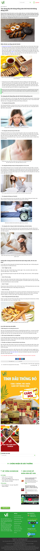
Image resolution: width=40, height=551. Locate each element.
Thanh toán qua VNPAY (18, 528)
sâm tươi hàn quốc (6, 548)
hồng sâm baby (28, 548)
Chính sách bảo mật (17, 519)
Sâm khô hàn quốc (20, 547)
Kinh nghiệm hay (4, 6)
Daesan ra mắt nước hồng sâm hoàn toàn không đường (31, 478)
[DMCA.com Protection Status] (30, 536)
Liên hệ (15, 532)
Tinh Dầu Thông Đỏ (28, 547)
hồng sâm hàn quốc (14, 548)
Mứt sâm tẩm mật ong (32, 549)
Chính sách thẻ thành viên (18, 517)
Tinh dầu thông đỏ (21, 548)
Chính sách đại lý (17, 525)
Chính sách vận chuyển (18, 521)
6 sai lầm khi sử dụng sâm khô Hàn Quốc (10, 364)
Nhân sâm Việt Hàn (14, 352)
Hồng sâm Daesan (15, 549)
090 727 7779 (7, 477)
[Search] (30, 2)
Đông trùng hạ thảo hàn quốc (12, 547)
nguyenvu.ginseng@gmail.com (7, 478)
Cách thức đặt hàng (17, 515)
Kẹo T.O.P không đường (23, 549)
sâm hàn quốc (34, 547)
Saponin (13, 51)
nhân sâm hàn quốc (34, 548)
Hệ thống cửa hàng (17, 523)
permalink (20, 361)
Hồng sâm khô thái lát (6, 46)
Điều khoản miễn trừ (17, 530)
